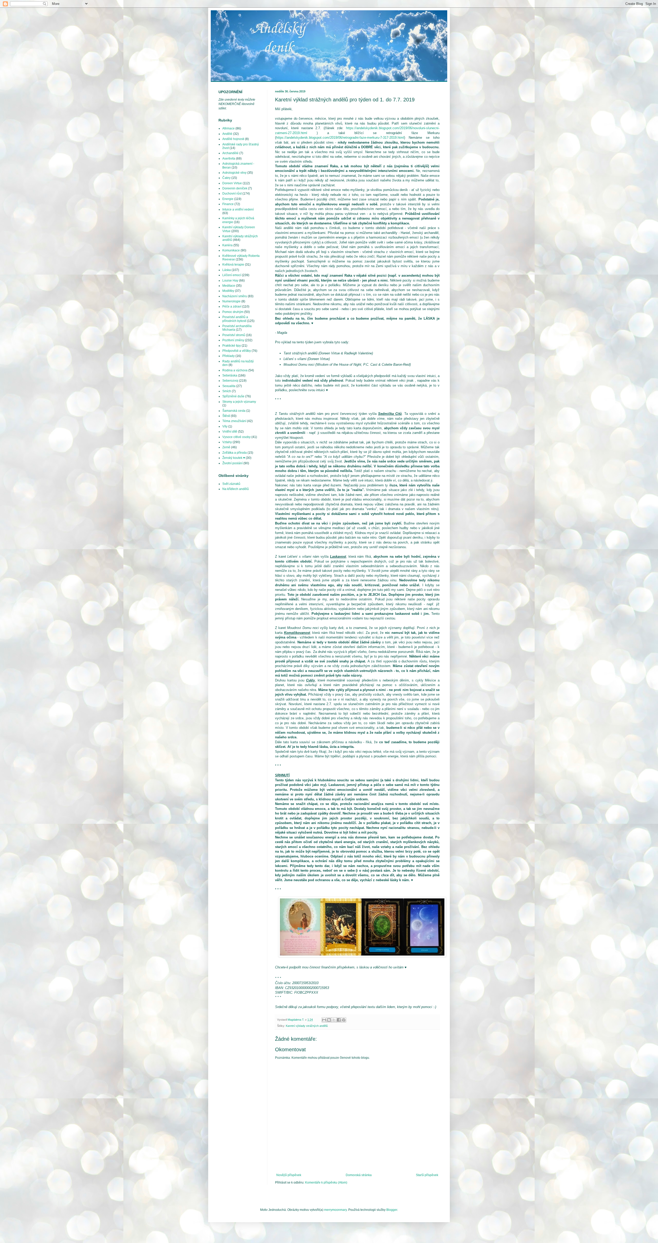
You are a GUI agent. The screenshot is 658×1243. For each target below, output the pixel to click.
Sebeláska (229, 375)
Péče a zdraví (231, 306)
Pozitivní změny (233, 340)
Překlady (228, 356)
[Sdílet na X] (333, 1019)
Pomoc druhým (232, 312)
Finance (228, 204)
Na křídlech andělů (235, 489)
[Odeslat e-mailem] (324, 1019)
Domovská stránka (359, 1175)
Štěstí (226, 416)
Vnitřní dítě (229, 431)
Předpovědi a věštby (236, 351)
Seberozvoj (230, 380)
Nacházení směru (234, 296)
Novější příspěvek (288, 1175)
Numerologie (231, 301)
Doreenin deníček (234, 188)
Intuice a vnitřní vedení (238, 209)
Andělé (227, 134)
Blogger (391, 1210)
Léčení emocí (231, 275)
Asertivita (228, 158)
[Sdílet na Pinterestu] (343, 1019)
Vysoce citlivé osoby (236, 437)
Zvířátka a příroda (234, 452)
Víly (224, 426)
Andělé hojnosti (233, 139)
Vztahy (227, 442)
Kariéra (227, 245)
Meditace (228, 285)
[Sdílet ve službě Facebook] (338, 1019)
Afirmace (228, 128)
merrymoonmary (335, 1210)
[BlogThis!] (329, 1019)
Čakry (226, 178)
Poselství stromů (233, 335)
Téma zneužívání (234, 421)
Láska (226, 270)
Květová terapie (233, 264)
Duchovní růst (232, 193)
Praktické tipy (231, 345)
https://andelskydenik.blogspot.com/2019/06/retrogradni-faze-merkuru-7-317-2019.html (340, 137)
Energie (227, 199)
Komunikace (231, 250)
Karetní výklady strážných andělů (307, 1025)
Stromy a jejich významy (239, 402)
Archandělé (230, 153)
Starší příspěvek (427, 1175)
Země (226, 447)
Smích (226, 391)
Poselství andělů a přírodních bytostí (235, 318)
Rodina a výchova (235, 370)
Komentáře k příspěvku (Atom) (326, 1182)
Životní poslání (232, 463)
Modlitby (228, 291)
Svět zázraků (231, 484)
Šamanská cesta (233, 411)
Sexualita (228, 386)
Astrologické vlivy (234, 172)
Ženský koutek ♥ (233, 458)
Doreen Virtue (232, 183)
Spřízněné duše (233, 396)
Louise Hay (230, 280)
